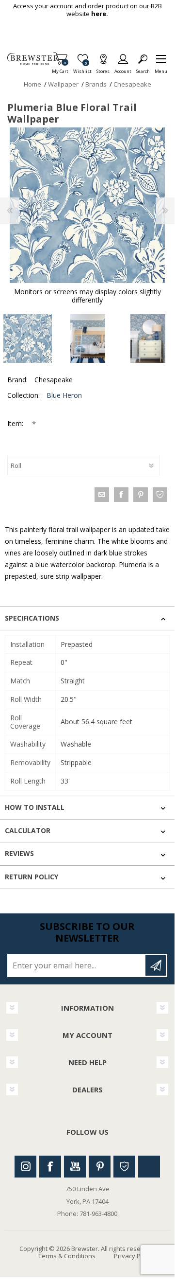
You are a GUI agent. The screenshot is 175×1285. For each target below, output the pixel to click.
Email (102, 494)
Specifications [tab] (32, 618)
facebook (121, 494)
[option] (88, 338)
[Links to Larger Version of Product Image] (87, 205)
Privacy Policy (134, 1255)
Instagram (25, 1167)
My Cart (60, 68)
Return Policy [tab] (31, 876)
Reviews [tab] (19, 853)
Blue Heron (64, 395)
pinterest (140, 494)
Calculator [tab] (27, 830)
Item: (16, 423)
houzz (160, 494)
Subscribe (155, 965)
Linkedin (149, 1167)
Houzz (124, 1167)
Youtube (75, 1167)
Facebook (50, 1167)
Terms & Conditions (66, 1255)
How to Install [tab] (34, 807)
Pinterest (100, 1167)
